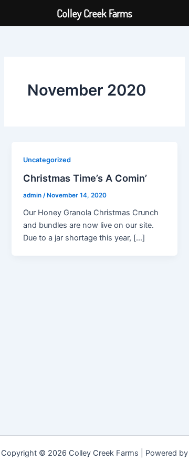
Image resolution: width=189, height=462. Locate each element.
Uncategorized (47, 160)
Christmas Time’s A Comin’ (85, 178)
